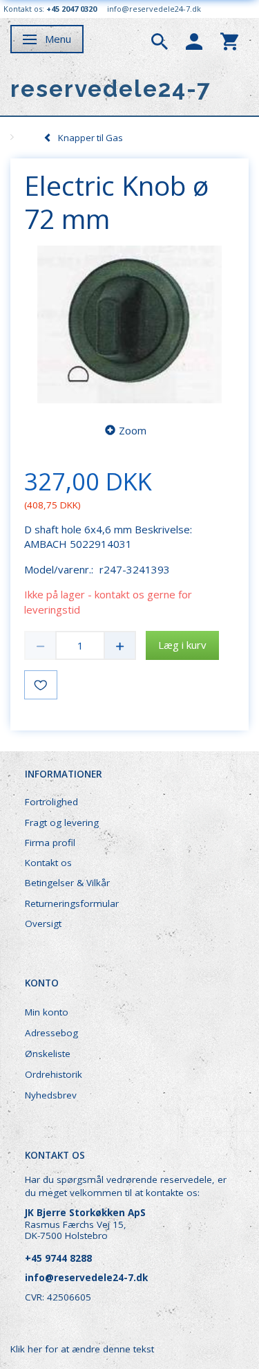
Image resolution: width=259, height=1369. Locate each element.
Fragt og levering (62, 822)
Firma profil (50, 842)
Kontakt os (48, 862)
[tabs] (159, 40)
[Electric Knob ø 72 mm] (129, 325)
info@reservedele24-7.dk (154, 8)
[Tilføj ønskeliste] (40, 684)
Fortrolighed (51, 802)
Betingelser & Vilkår (67, 882)
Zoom (132, 430)
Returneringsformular (72, 903)
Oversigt (43, 923)
